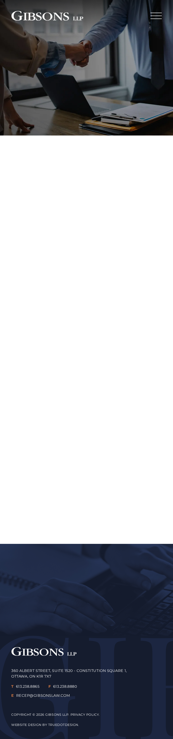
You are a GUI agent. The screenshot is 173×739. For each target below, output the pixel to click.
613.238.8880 (62, 686)
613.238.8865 (25, 686)
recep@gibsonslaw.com (94, 614)
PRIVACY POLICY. (85, 715)
